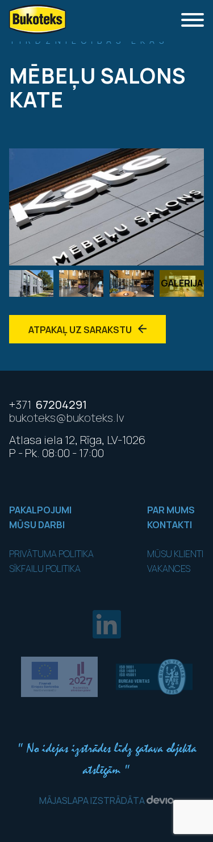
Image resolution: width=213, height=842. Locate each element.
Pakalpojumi (40, 510)
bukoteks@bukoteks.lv (66, 417)
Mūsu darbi (37, 525)
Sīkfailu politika (45, 568)
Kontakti (169, 525)
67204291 (48, 404)
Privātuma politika (51, 554)
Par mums (171, 510)
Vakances (168, 568)
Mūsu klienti (175, 554)
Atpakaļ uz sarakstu (80, 329)
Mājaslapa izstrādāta (93, 800)
